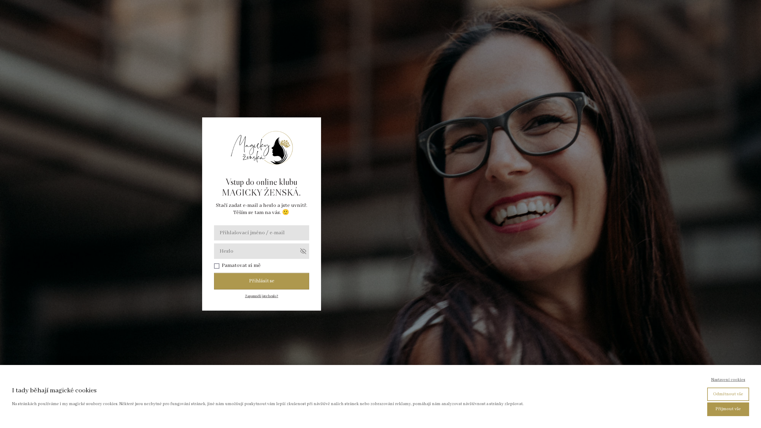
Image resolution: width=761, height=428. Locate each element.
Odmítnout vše (728, 394)
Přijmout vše (728, 409)
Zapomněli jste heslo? (261, 296)
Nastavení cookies (728, 380)
